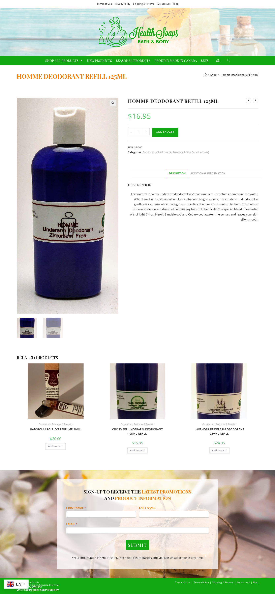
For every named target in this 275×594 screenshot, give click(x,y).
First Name (76, 508)
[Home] (205, 75)
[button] (113, 103)
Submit (137, 545)
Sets (205, 60)
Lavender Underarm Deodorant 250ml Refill (219, 431)
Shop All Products (62, 60)
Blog (175, 3)
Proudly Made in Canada (175, 60)
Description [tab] (177, 173)
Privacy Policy (122, 3)
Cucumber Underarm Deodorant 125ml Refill (137, 431)
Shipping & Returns (143, 3)
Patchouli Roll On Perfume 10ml (55, 429)
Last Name (147, 508)
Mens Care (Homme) (196, 152)
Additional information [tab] (207, 173)
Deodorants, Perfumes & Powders (163, 152)
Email (71, 524)
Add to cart (165, 132)
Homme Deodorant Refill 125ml (239, 75)
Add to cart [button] (55, 446)
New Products (99, 60)
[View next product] (255, 100)
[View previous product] (248, 100)
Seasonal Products (133, 60)
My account (163, 3)
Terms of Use (104, 3)
